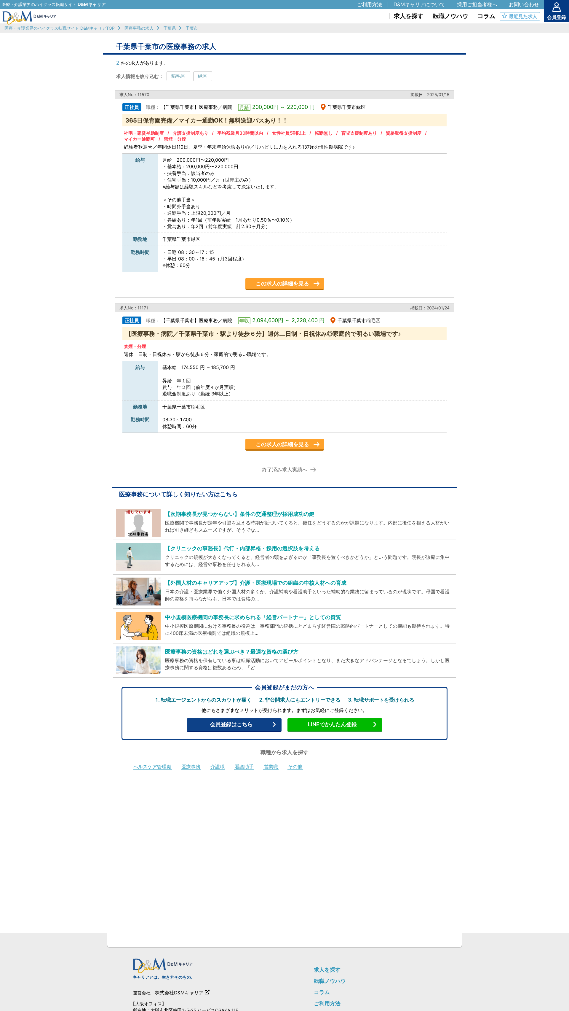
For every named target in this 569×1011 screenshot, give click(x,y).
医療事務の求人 (139, 28)
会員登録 (556, 17)
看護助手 (244, 767)
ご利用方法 (327, 1003)
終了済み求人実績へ (284, 469)
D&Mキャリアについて (419, 4)
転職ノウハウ (330, 981)
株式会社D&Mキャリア (179, 993)
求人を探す (327, 970)
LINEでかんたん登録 (332, 724)
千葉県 (169, 28)
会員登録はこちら (231, 724)
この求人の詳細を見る (282, 283)
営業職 (271, 767)
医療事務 (190, 767)
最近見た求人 (523, 16)
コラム (322, 992)
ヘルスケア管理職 (152, 767)
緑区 (202, 76)
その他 (295, 767)
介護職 (217, 767)
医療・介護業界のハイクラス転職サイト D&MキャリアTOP (59, 28)
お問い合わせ (524, 4)
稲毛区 (178, 76)
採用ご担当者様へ (477, 4)
